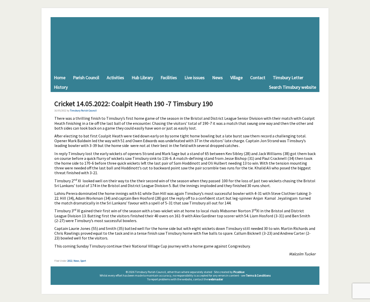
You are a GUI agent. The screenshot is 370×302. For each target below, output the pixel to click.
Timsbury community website (185, 45)
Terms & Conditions (258, 275)
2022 (69, 260)
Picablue (238, 272)
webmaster (215, 279)
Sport (83, 260)
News (76, 260)
